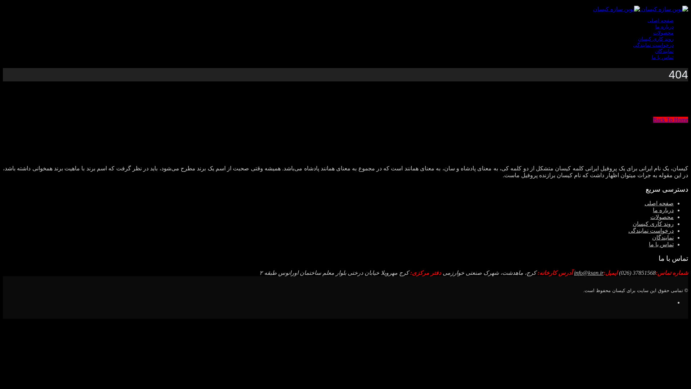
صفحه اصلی (660, 20)
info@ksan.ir (589, 273)
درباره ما (664, 27)
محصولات (663, 33)
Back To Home (670, 120)
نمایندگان (664, 51)
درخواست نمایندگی (653, 45)
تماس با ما (663, 57)
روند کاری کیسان (656, 39)
